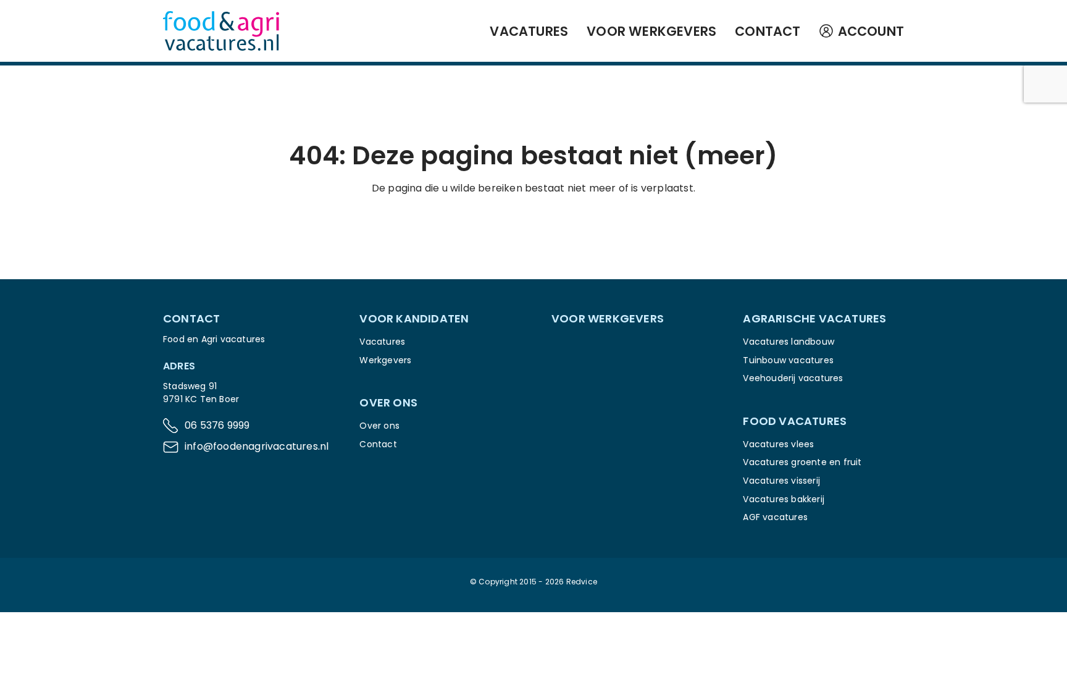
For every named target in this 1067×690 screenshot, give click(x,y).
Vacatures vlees (778, 444)
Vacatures (529, 31)
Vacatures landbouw (788, 341)
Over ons (379, 425)
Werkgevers (385, 360)
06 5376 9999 (217, 425)
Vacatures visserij (781, 480)
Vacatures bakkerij (783, 499)
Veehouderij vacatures (793, 378)
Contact (767, 31)
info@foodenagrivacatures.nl (256, 446)
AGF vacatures (775, 517)
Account (871, 31)
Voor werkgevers (651, 31)
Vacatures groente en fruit (802, 462)
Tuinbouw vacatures (788, 360)
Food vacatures (795, 421)
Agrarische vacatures (814, 318)
